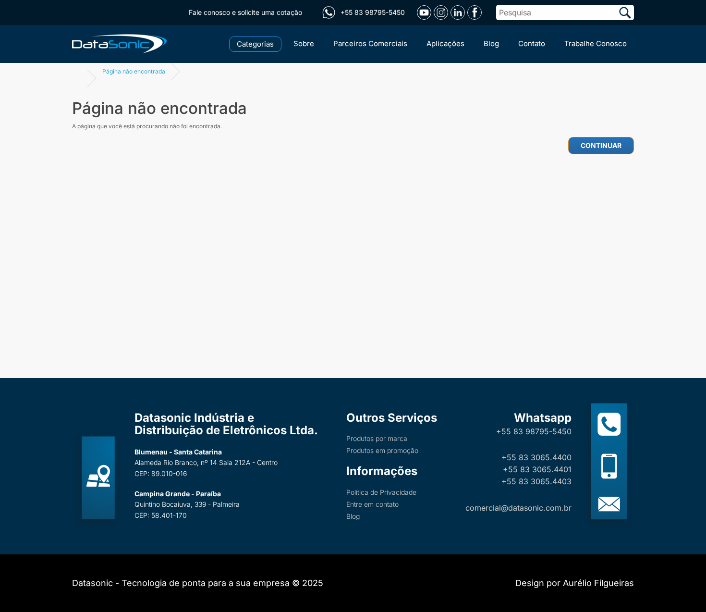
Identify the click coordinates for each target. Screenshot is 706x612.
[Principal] (121, 42)
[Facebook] (474, 12)
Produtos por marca (376, 438)
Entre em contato (372, 504)
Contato (531, 43)
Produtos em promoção (382, 450)
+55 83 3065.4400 (536, 457)
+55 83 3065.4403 (536, 481)
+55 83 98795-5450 (534, 431)
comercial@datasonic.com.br (518, 508)
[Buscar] (625, 12)
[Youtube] (424, 12)
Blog (491, 43)
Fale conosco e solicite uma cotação (245, 12)
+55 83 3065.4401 (537, 469)
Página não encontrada (133, 71)
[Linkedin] (457, 12)
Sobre (303, 43)
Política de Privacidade (381, 492)
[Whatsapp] (328, 12)
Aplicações (445, 43)
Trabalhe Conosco (595, 43)
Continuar (601, 145)
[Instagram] (441, 12)
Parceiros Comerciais (370, 43)
